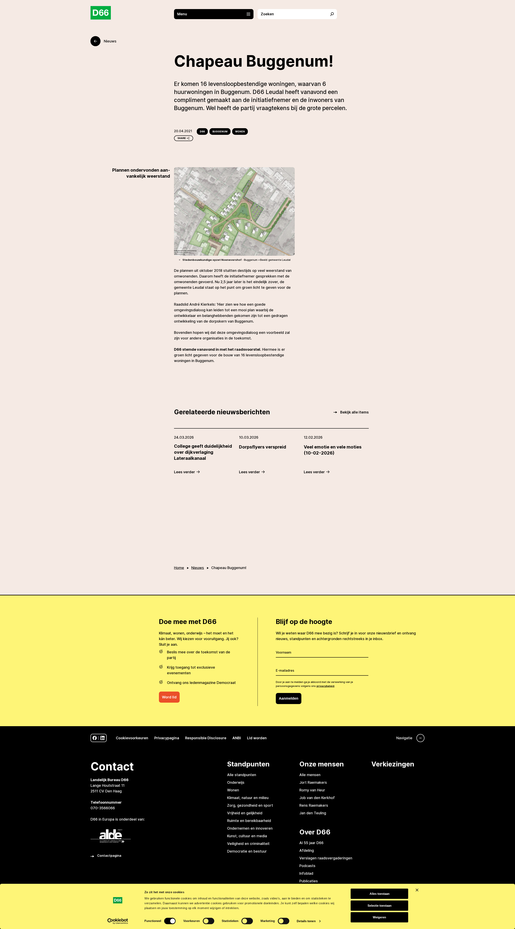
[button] (216, 14)
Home (179, 568)
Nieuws (197, 568)
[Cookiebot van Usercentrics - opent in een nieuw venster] (117, 921)
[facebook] (95, 738)
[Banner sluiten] (417, 890)
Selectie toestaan (379, 905)
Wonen (240, 131)
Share (181, 138)
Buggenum (220, 131)
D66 (202, 131)
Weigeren (379, 917)
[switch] (208, 921)
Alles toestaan (379, 893)
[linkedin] (102, 738)
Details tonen (306, 921)
